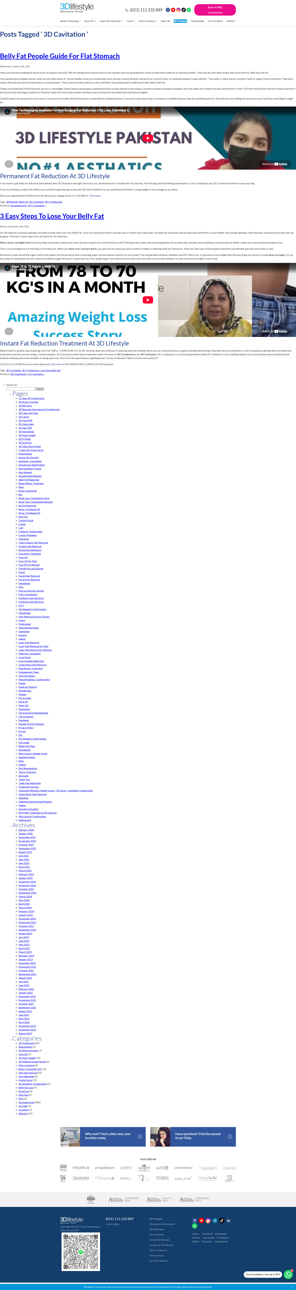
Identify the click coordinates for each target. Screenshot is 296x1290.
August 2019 (25, 1033)
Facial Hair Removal (29, 575)
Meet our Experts (27, 686)
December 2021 (27, 996)
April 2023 (24, 948)
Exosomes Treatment (29, 553)
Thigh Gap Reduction (29, 783)
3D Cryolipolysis (53, 201)
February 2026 (26, 829)
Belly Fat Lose (25, 1087)
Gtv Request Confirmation (32, 609)
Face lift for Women (29, 564)
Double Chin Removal (29, 546)
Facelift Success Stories (30, 568)
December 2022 (27, 963)
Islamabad (24, 631)
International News (28, 627)
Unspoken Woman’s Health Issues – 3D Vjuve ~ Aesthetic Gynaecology (55, 790)
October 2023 (26, 926)
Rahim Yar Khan (26, 746)
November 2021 (27, 1000)
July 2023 (23, 937)
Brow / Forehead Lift (29, 509)
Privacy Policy (26, 727)
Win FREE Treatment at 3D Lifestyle (37, 812)
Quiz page (23, 742)
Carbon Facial (25, 520)
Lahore (22, 638)
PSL (20, 735)
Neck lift (23, 701)
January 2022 (25, 992)
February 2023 (26, 955)
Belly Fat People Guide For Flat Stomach (60, 56)
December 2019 (27, 1025)
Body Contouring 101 (29, 1068)
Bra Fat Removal (27, 505)
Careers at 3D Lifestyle (161, 1244)
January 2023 (25, 959)
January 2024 (25, 914)
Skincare (23, 1113)
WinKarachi (24, 820)
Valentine (23, 797)
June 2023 (23, 940)
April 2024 (24, 903)
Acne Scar (23, 1091)
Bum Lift (23, 516)
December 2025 (27, 837)
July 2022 (23, 981)
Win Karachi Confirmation (32, 816)
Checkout (23, 538)
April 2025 (24, 866)
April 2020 (24, 1022)
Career (22, 524)
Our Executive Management (33, 712)
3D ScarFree (25, 442)
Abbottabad (25, 453)
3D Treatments (18, 374)
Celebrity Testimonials (30, 531)
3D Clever (23, 416)
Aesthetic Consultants (30, 461)
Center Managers (27, 535)
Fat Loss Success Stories (31, 590)
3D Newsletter (26, 431)
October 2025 (26, 844)
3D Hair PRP (25, 427)
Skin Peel (23, 1094)
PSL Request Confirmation (32, 738)
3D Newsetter (156, 1229)
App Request (25, 472)
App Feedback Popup (29, 468)
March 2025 (25, 870)
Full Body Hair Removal (30, 598)
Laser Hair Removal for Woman (35, 649)
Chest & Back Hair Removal (33, 542)
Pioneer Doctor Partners (31, 723)
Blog (21, 487)
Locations (23, 1109)
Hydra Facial (25, 1080)
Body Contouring (69, 20)
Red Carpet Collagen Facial (32, 753)
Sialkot (22, 764)
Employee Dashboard (29, 549)
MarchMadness (26, 675)
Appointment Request (30, 475)
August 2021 (25, 1011)
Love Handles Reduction (31, 660)
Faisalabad (24, 583)
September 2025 (27, 848)
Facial (129, 20)
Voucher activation (28, 809)
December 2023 (27, 918)
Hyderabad (24, 623)
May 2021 (23, 1018)
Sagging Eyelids (26, 757)
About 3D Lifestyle (28, 457)
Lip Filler (23, 1106)
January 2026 (25, 833)
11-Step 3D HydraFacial (31, 398)
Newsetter (24, 709)
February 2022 (26, 988)
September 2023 (27, 929)
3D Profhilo (24, 438)
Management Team (28, 672)
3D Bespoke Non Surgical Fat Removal (38, 409)
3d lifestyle (12, 201)
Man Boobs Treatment (30, 668)
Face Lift (89, 20)
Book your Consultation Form (34, 498)
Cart (20, 527)
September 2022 (27, 974)
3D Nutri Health (27, 435)
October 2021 (26, 1003)
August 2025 (25, 852)
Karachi (22, 635)
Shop (21, 760)
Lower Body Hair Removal (32, 664)
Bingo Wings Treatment (31, 483)
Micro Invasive (146, 20)
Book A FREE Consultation (215, 10)
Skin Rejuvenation (27, 768)
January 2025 (25, 877)
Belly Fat (23, 201)
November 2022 (27, 966)
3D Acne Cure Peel (28, 401)
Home (21, 620)
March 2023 (25, 951)
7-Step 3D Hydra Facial (30, 450)
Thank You (24, 779)
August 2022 (25, 977)
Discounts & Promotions (162, 1223)
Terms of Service (27, 772)
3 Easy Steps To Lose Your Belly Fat (52, 216)
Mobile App (24, 690)
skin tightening (26, 1076)
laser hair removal (27, 1072)
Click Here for (58, 364)
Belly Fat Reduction (28, 479)
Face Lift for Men (27, 561)
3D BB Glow (25, 405)
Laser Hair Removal (110, 20)
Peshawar (23, 720)
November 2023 (27, 922)
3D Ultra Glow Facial (29, 446)
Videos (22, 805)
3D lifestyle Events (28, 1050)
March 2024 (25, 907)
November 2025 (27, 840)
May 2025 (23, 863)
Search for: (12, 384)
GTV (21, 605)
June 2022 (23, 985)
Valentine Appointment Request (35, 801)
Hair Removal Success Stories (34, 616)
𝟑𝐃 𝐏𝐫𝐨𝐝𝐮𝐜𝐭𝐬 (180, 20)
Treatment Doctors (28, 786)
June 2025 (23, 859)
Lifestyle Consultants (29, 653)
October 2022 (26, 970)
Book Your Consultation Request (35, 501)
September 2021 (27, 1007)
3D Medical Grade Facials (32, 1061)
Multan (22, 694)
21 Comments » (36, 374)
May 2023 (23, 944)
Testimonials (197, 20)
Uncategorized (18, 205)
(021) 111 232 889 (146, 9)
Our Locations (215, 20)
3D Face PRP (25, 420)
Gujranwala (24, 612)
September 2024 (27, 892)
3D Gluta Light (26, 424)
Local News (24, 657)
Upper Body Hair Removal (32, 794)
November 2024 (27, 885)
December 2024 (27, 881)
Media (230, 20)
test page (23, 775)
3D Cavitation (36, 201)
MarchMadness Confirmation (34, 679)
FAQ (20, 586)
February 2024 (26, 911)
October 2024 (26, 889)
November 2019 (27, 1029)
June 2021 (23, 1014)
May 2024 (23, 900)
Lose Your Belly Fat (50, 370)
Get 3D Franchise (158, 1260)
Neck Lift (23, 705)
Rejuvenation (25, 1046)
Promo (22, 731)
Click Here (94, 195)
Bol (20, 494)
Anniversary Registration (31, 464)
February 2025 (26, 874)
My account (24, 698)
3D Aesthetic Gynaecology (32, 1083)
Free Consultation (27, 594)
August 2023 (25, 933)
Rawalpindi (24, 749)
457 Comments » (37, 205)
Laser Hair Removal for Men (33, 646)
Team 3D (165, 20)
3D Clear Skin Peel (28, 413)
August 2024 (25, 896)
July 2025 (23, 855)
